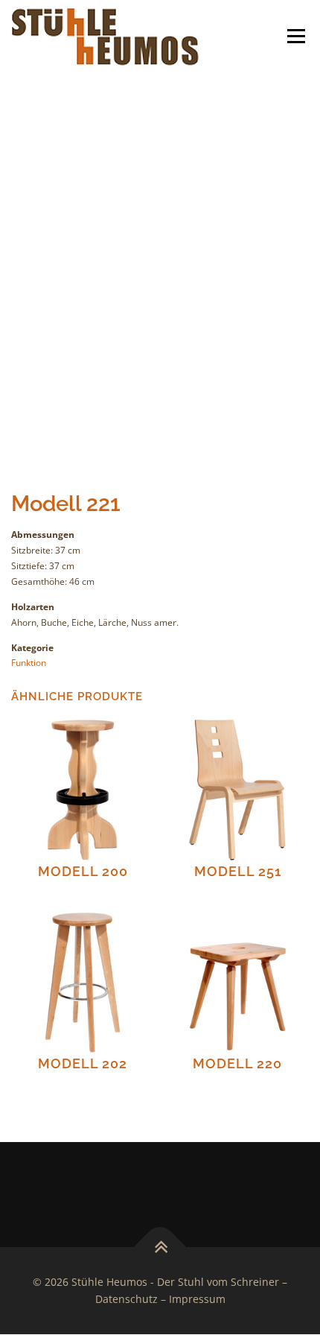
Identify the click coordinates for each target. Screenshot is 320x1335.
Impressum (197, 1299)
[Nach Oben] (160, 1246)
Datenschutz (126, 1299)
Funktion (28, 662)
